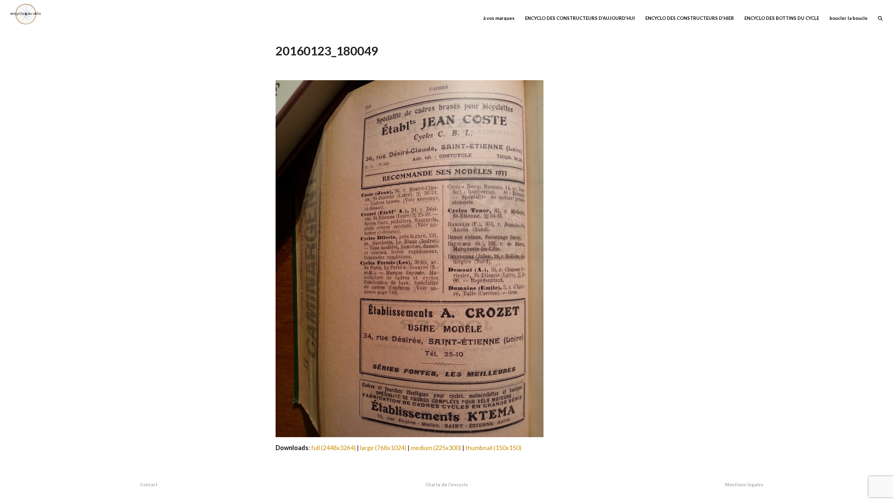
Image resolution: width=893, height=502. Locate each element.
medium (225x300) (436, 447)
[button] (880, 17)
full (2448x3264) (333, 447)
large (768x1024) (383, 447)
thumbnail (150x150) (493, 447)
